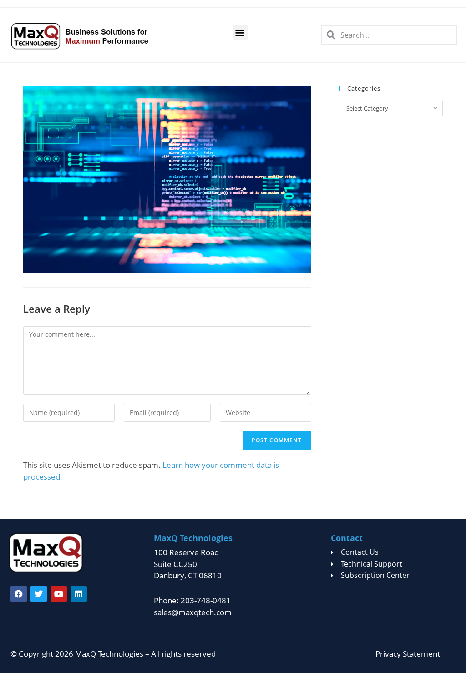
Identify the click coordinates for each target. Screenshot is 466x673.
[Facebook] (18, 594)
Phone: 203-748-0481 (192, 600)
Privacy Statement (407, 653)
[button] (240, 32)
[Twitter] (38, 594)
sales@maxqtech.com (193, 612)
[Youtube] (59, 594)
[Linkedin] (79, 594)
